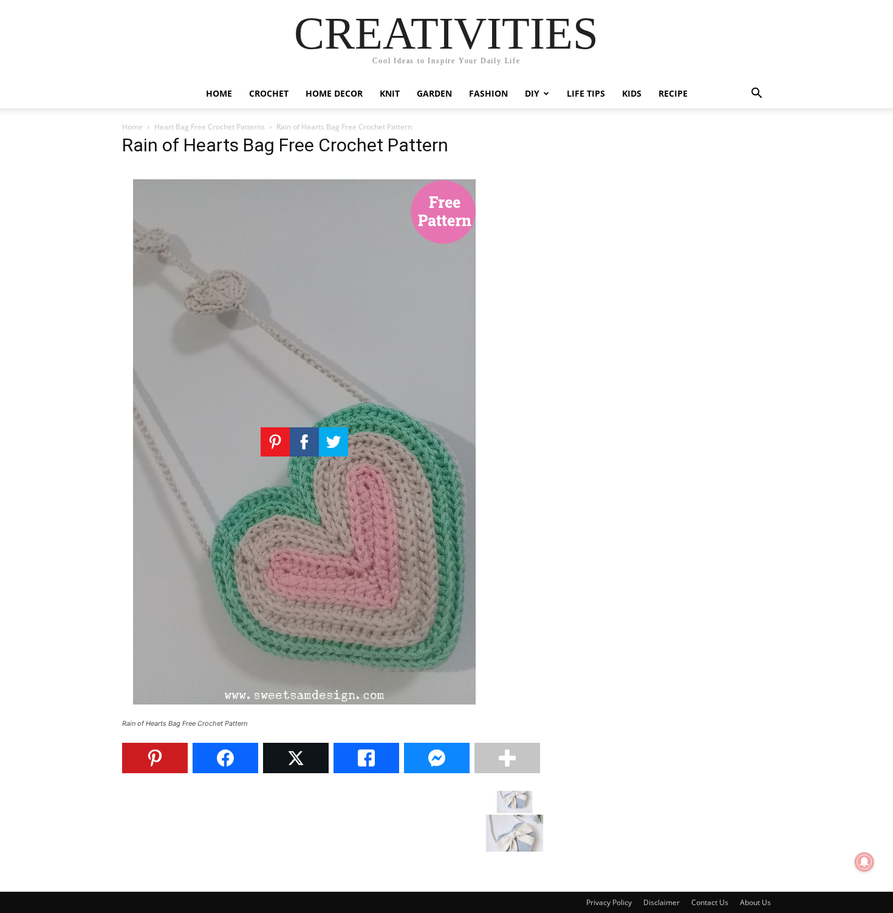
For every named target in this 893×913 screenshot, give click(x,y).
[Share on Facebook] (225, 758)
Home (219, 93)
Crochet (269, 93)
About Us (755, 902)
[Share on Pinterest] (155, 758)
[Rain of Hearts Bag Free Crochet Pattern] (304, 712)
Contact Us (709, 902)
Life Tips (586, 93)
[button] (756, 94)
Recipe (673, 93)
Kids (632, 93)
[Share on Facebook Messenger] (437, 758)
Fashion (488, 93)
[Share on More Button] (507, 758)
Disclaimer (661, 902)
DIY (532, 93)
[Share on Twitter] (296, 758)
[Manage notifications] (864, 862)
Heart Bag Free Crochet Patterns (209, 127)
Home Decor (334, 93)
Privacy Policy (609, 902)
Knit (390, 93)
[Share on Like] (366, 758)
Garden (434, 93)
